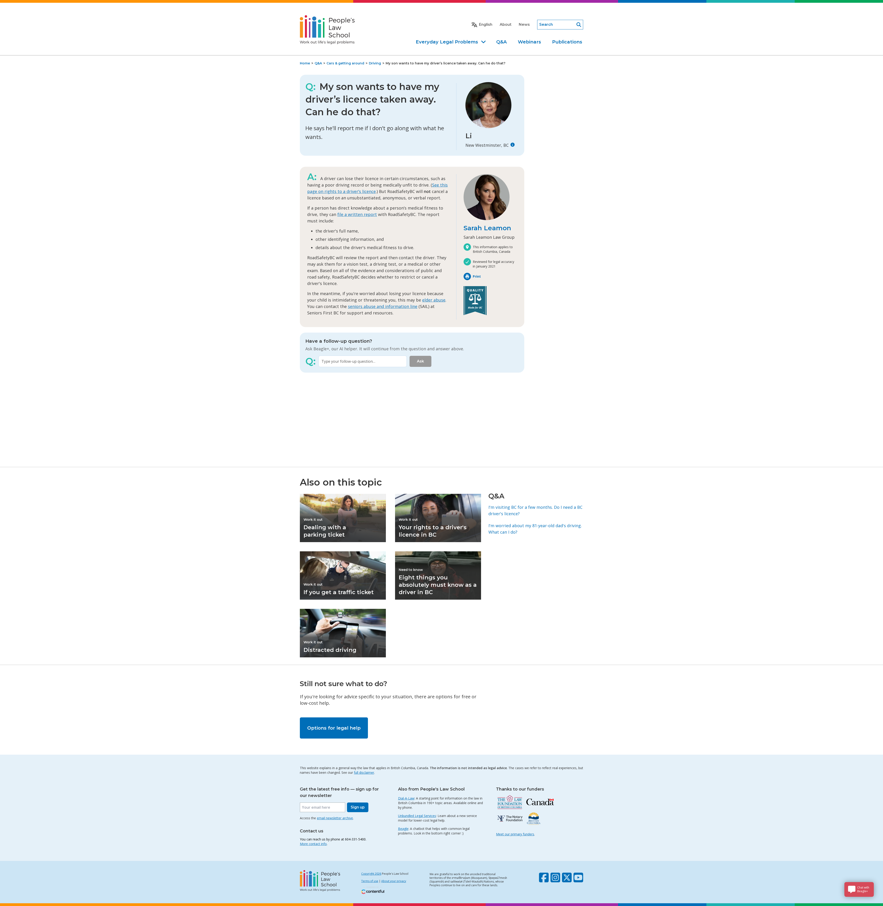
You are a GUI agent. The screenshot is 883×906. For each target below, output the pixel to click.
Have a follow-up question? (338, 341)
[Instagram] (555, 877)
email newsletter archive (335, 818)
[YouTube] (578, 877)
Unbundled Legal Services (417, 816)
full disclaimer (364, 772)
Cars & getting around (345, 63)
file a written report (357, 214)
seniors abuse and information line (382, 306)
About (505, 24)
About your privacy (393, 881)
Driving (375, 63)
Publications (567, 42)
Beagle (403, 828)
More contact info (313, 844)
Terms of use (369, 881)
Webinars (529, 42)
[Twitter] (567, 877)
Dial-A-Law (406, 798)
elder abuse (433, 300)
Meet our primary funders (515, 834)
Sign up (358, 807)
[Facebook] (544, 877)
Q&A (501, 42)
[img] (512, 145)
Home (305, 63)
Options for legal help (334, 728)
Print (477, 276)
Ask (420, 361)
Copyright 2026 (371, 874)
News (524, 24)
